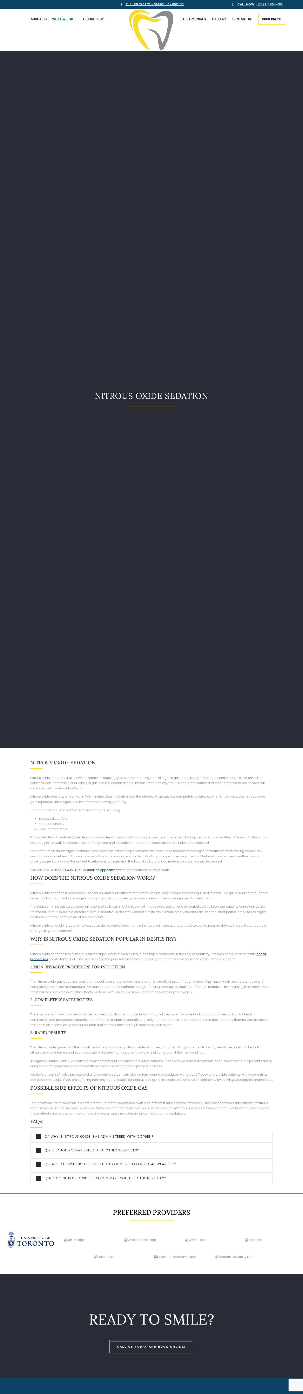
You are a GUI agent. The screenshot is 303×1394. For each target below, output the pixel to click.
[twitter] (27, 4)
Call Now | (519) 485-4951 (260, 4)
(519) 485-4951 (69, 870)
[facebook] (21, 4)
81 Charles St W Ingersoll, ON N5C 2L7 (155, 4)
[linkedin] (40, 4)
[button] (151, 1136)
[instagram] (33, 4)
